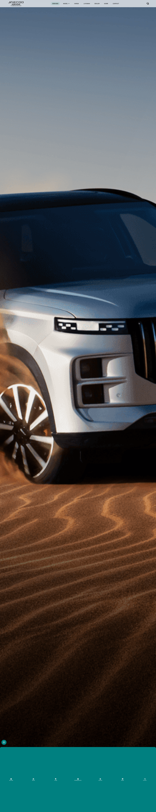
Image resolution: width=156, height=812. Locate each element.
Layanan (87, 3)
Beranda (55, 3)
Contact (116, 3)
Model (65, 3)
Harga (76, 3)
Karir (106, 3)
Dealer (97, 3)
